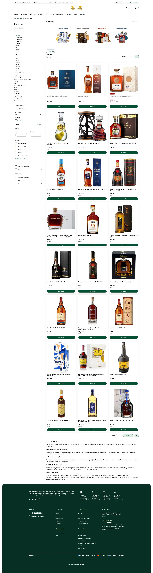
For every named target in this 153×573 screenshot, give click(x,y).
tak (19, 180)
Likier (17, 53)
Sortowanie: (49, 54)
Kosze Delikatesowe (83, 533)
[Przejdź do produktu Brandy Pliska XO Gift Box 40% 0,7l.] (124, 264)
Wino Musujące (20, 72)
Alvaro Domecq (22, 146)
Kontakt (58, 513)
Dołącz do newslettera (109, 522)
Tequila (17, 64)
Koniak (17, 51)
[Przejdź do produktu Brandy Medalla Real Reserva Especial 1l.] (61, 403)
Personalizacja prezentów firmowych (87, 543)
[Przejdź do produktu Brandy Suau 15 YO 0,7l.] (92, 218)
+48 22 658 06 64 (37, 513)
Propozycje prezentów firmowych (86, 540)
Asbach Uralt (21, 152)
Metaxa (19, 41)
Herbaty (16, 81)
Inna (18, 43)
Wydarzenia (17, 95)
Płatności (80, 513)
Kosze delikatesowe (19, 85)
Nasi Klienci (58, 523)
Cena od (17, 132)
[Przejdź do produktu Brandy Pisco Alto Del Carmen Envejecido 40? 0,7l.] (124, 218)
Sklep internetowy (76, 564)
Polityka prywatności (83, 523)
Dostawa (80, 516)
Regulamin (58, 521)
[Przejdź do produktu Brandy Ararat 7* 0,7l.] (92, 79)
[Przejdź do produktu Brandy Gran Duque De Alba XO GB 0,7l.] (124, 403)
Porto (17, 56)
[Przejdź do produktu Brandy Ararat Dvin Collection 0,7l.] (61, 79)
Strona (124, 56)
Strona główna (17, 18)
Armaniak (18, 34)
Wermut (18, 66)
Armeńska (20, 37)
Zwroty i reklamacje (82, 521)
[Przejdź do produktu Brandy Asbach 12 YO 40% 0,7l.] (61, 311)
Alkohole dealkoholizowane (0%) (22, 79)
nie (18, 169)
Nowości (16, 99)
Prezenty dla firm (82, 535)
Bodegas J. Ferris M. (23, 155)
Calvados (18, 45)
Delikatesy (16, 91)
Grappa (17, 49)
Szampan (18, 62)
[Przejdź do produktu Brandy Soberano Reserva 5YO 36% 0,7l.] (92, 264)
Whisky (17, 68)
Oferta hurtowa (59, 518)
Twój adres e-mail (107, 520)
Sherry (17, 60)
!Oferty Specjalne (18, 97)
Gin (16, 47)
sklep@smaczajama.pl (133, 2)
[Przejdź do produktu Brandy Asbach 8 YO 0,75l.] (124, 311)
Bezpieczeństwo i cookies (84, 518)
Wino (17, 70)
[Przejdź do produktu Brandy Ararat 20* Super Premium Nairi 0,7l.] (124, 126)
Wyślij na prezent (82, 548)
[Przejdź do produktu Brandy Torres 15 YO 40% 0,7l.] (61, 264)
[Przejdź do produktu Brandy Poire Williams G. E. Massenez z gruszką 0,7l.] (61, 126)
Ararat (19, 149)
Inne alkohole (19, 78)
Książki (16, 87)
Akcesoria (16, 30)
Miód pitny (18, 55)
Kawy (15, 83)
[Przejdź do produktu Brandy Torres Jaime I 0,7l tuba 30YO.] (92, 126)
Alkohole (25, 18)
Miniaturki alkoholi (20, 76)
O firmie (58, 516)
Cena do (32, 132)
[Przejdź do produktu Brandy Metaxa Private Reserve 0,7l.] (124, 79)
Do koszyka (61, 106)
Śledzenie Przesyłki (60, 533)
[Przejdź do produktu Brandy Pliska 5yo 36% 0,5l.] (124, 357)
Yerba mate (17, 93)
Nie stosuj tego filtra (23, 166)
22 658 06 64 (120, 2)
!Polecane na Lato (18, 28)
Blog (57, 535)
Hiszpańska (20, 39)
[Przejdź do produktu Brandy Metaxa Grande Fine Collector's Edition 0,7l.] (61, 357)
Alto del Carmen (22, 143)
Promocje (16, 101)
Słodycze (16, 89)
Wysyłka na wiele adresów (84, 538)
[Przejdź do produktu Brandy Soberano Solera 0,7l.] (61, 172)
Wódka (17, 74)
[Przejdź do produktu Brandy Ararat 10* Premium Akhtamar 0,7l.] (92, 172)
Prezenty (80, 546)
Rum (17, 58)
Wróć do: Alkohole (21, 108)
